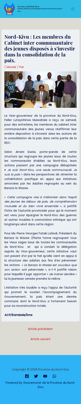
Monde (11, 67)
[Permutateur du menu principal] (73, 9)
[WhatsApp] (54, 376)
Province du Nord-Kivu (28, 6)
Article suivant (40, 339)
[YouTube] (45, 376)
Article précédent (40, 329)
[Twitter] (36, 376)
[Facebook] (27, 376)
